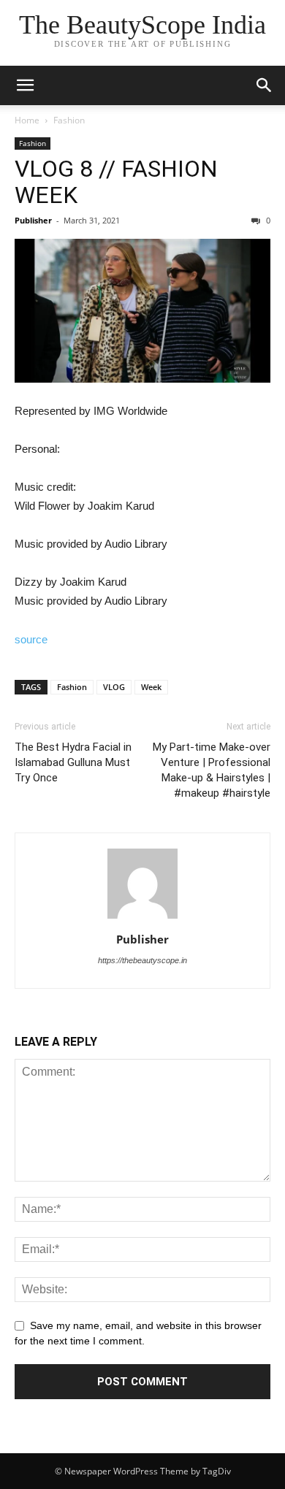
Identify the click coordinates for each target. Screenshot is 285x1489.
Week (151, 686)
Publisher (33, 220)
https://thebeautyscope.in (142, 960)
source (31, 639)
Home (27, 120)
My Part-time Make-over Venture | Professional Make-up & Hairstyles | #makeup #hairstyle (211, 770)
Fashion (69, 120)
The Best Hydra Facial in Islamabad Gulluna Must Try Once (73, 762)
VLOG (114, 686)
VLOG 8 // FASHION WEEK (116, 182)
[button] (264, 85)
